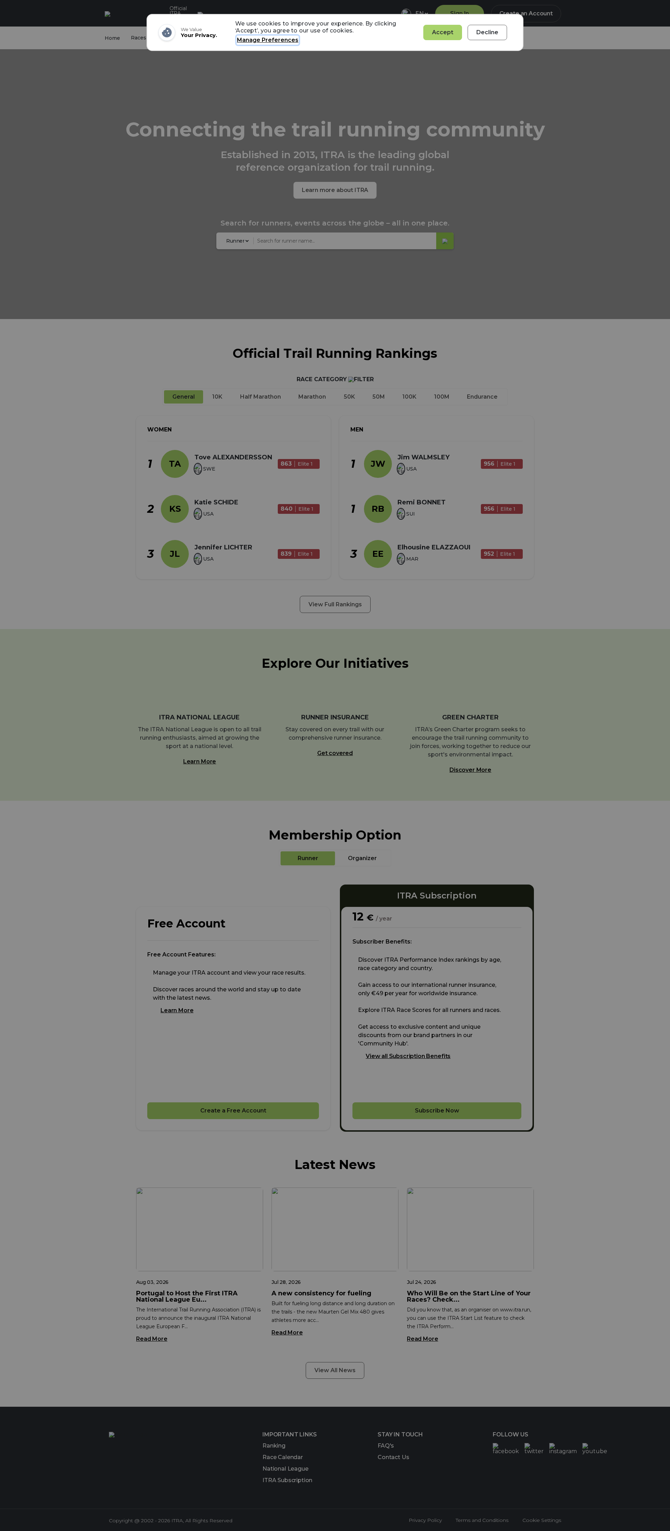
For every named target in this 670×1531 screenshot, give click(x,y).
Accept (442, 32)
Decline (487, 32)
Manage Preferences (267, 40)
